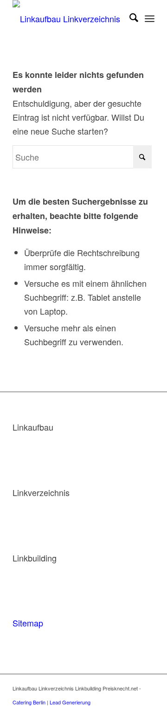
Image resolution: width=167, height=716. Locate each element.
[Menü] (149, 18)
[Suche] (129, 18)
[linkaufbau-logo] (69, 18)
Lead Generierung (70, 702)
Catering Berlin (29, 702)
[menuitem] (129, 18)
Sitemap (28, 623)
